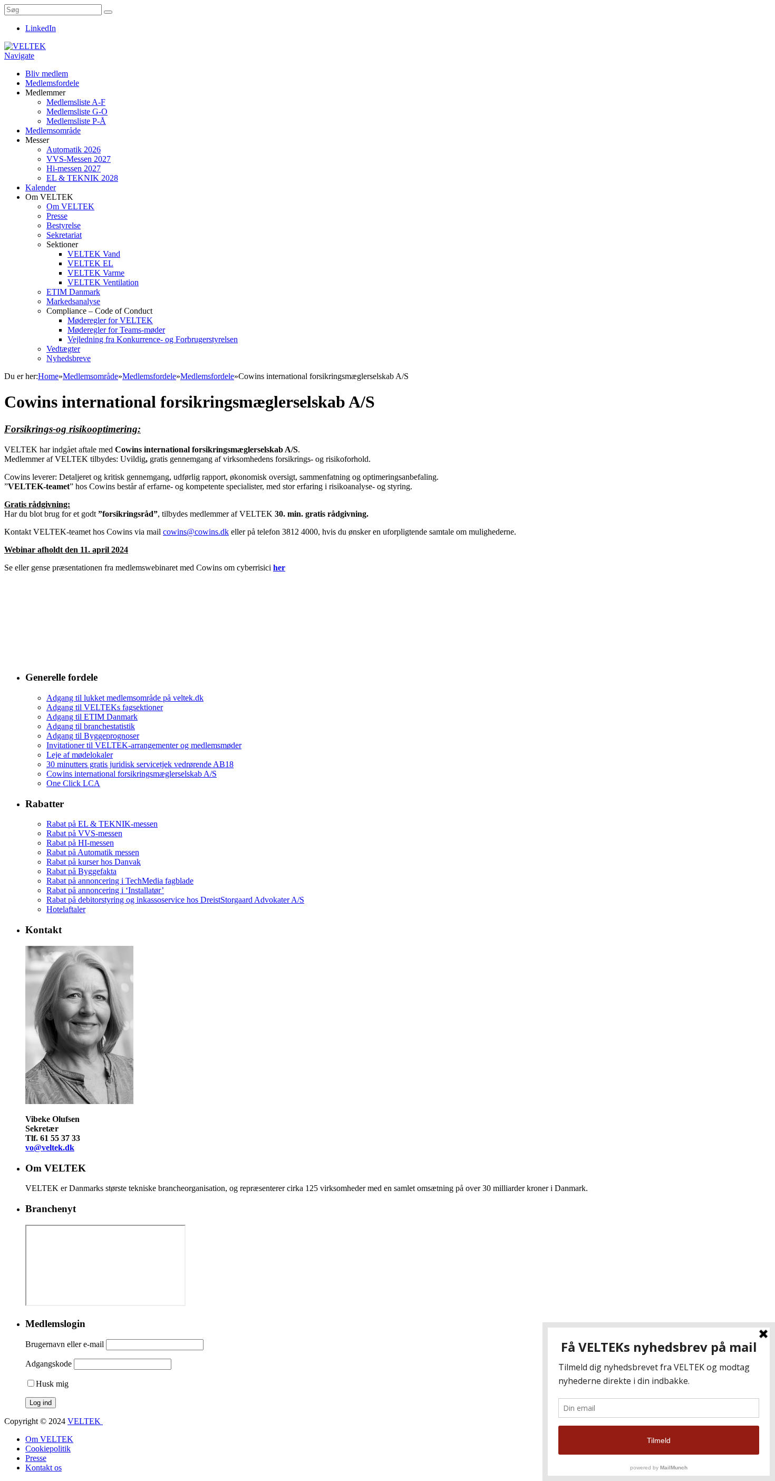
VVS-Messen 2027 (78, 158)
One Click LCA (73, 783)
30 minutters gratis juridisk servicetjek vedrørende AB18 (140, 764)
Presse (56, 215)
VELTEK (85, 1421)
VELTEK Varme (95, 272)
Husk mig (52, 1383)
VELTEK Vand (93, 253)
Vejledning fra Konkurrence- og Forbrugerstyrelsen (152, 339)
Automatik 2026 (73, 149)
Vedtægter (63, 348)
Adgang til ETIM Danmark (92, 716)
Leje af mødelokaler (79, 754)
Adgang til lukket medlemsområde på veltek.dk (125, 697)
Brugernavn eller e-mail (64, 1344)
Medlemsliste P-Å (76, 121)
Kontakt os (43, 1467)
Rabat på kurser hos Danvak (93, 861)
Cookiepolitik (48, 1448)
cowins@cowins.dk (196, 531)
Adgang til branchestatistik (90, 726)
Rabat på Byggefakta (81, 871)
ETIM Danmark (73, 291)
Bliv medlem (46, 73)
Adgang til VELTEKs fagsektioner (104, 707)
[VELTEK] (25, 46)
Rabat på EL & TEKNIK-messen (102, 823)
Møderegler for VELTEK (110, 320)
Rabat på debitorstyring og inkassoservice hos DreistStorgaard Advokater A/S (175, 899)
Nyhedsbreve (68, 358)
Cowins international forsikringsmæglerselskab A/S (131, 773)
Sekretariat (64, 234)
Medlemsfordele (52, 83)
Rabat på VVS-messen (84, 833)
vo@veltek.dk (49, 1147)
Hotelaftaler (65, 909)
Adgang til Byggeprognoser (92, 735)
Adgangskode (48, 1363)
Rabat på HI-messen (80, 842)
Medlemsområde (53, 130)
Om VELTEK (70, 206)
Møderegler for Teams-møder (116, 329)
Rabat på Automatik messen (92, 852)
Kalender (40, 187)
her (279, 567)
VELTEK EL (90, 263)
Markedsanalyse (73, 301)
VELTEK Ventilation (103, 282)
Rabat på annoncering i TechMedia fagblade (119, 880)
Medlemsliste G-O (77, 111)
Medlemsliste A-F (75, 102)
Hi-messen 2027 (73, 168)
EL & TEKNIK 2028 (82, 177)
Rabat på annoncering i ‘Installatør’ (105, 890)
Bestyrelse (63, 225)
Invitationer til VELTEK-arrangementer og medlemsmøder (143, 745)
